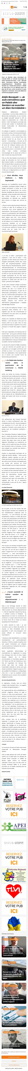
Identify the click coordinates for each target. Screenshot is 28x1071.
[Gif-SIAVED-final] (20, 783)
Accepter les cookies (14, 1057)
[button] (24, 7)
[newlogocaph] (14, 21)
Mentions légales (18, 1068)
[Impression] (14, 827)
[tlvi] (14, 891)
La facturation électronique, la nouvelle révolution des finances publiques (13, 1023)
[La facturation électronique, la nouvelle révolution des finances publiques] (14, 1016)
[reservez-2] (14, 859)
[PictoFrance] (7, 797)
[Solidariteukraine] (14, 924)
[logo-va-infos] (14, 7)
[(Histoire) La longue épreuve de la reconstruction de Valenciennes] (14, 1039)
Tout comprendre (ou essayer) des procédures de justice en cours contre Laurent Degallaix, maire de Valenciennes (13, 951)
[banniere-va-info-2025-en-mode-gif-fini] (14, 28)
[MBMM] (14, 14)
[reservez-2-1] (14, 811)
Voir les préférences (14, 1065)
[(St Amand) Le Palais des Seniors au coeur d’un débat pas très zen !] (14, 44)
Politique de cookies (9, 1068)
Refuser (14, 1061)
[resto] (20, 797)
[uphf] (7, 783)
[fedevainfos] (14, 875)
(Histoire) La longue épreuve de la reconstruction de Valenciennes (13, 1046)
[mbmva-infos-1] (14, 843)
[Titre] (2, 3)
